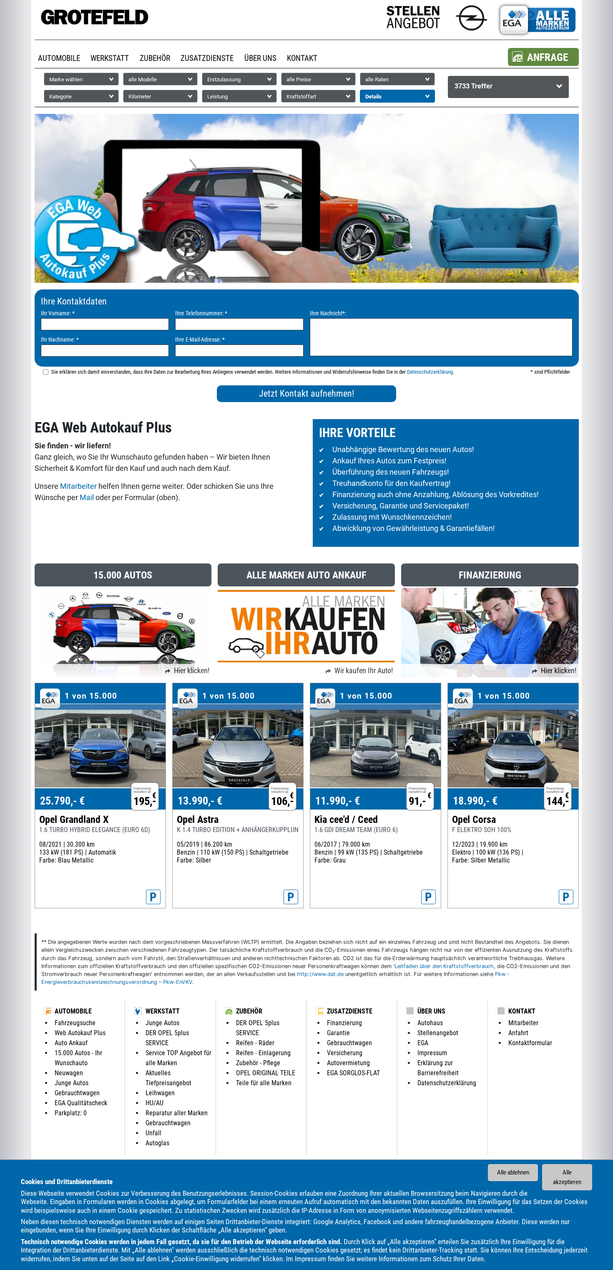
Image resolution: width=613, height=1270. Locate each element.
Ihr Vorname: (58, 313)
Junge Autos (71, 1083)
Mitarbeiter (78, 486)
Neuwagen (69, 1073)
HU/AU (154, 1103)
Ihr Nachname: (60, 339)
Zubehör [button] (155, 58)
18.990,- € (475, 801)
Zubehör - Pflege (258, 1063)
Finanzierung (344, 1023)
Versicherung (344, 1053)
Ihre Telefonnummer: (201, 313)
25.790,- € (62, 801)
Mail (87, 497)
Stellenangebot (437, 1033)
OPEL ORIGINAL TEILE (265, 1073)
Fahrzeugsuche (75, 1023)
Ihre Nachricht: (328, 313)
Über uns (431, 1011)
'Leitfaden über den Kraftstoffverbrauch (443, 966)
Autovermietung (348, 1063)
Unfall (153, 1133)
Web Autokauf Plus (80, 1033)
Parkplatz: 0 (71, 1113)
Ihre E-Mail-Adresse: (200, 339)
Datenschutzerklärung (430, 372)
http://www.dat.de (320, 974)
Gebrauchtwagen (77, 1093)
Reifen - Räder (255, 1043)
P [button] (153, 897)
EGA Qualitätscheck (81, 1103)
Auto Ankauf (71, 1043)
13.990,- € (200, 801)
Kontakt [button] (302, 58)
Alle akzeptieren (567, 1177)
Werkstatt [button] (109, 58)
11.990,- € (337, 801)
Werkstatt (163, 1011)
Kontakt (521, 1011)
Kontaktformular (530, 1043)
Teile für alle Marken (263, 1083)
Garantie (338, 1033)
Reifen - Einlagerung (263, 1053)
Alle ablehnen (513, 1172)
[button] (543, 57)
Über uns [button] (260, 58)
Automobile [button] (59, 58)
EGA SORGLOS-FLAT (353, 1073)
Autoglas (157, 1143)
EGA (422, 1043)
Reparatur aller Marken (177, 1113)
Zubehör (249, 1011)
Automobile (73, 1011)
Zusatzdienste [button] (207, 58)
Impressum (310, 1259)
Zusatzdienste (349, 1011)
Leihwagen (160, 1093)
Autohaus (430, 1023)
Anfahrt (518, 1033)
